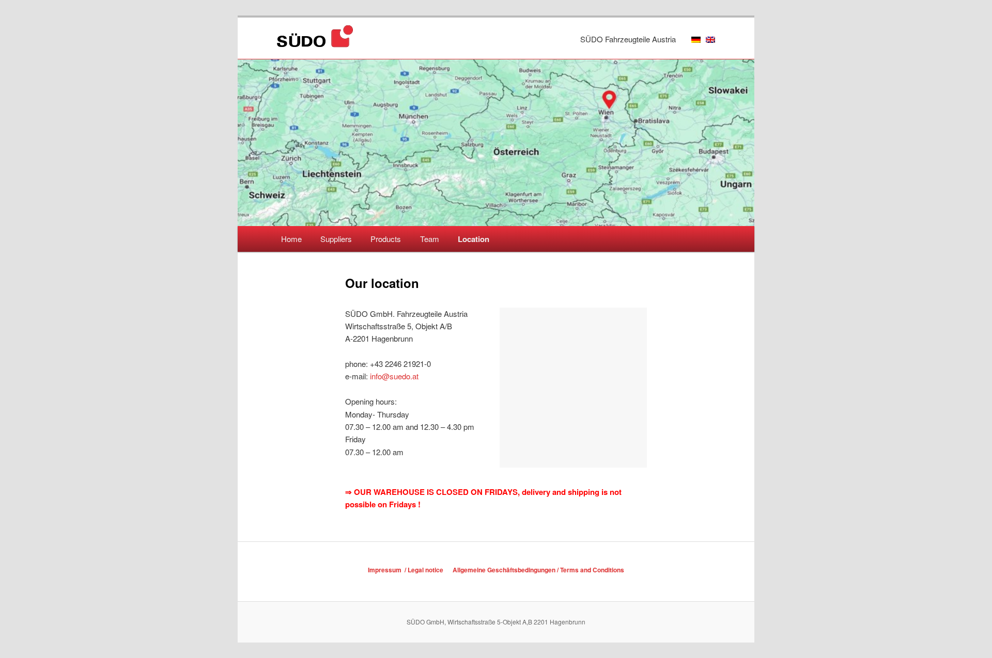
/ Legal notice (423, 569)
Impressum (385, 569)
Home (291, 238)
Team (429, 238)
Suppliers (336, 238)
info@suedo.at (394, 376)
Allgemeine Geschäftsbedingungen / (506, 569)
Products (385, 238)
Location (473, 239)
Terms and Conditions (592, 569)
